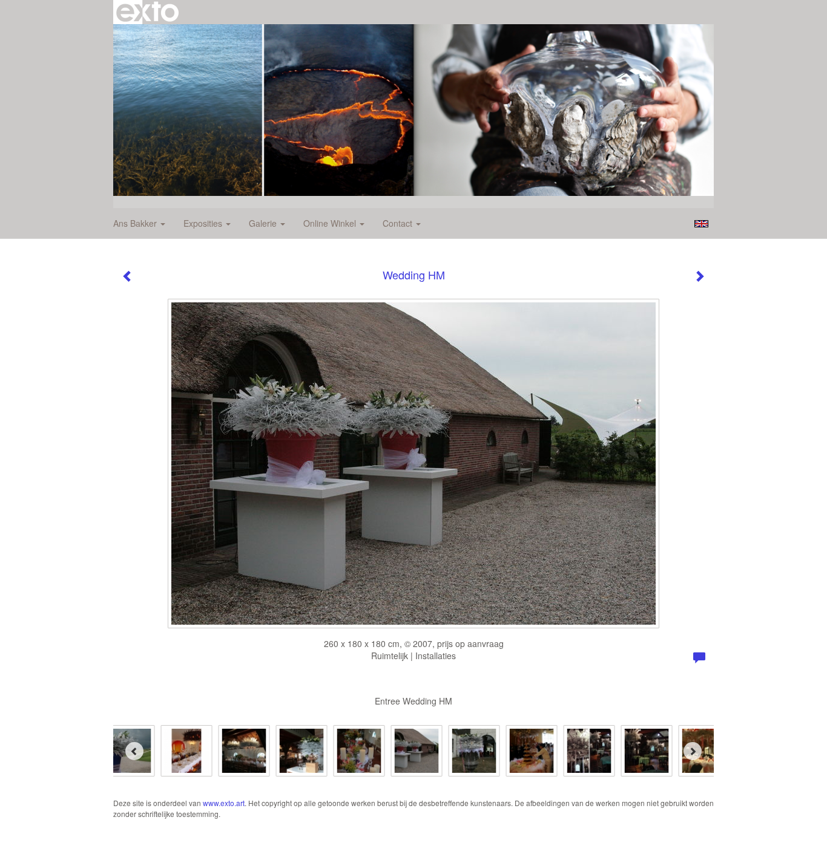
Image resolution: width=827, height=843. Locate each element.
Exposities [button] (204, 223)
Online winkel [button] (330, 223)
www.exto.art (224, 803)
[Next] (693, 751)
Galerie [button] (264, 223)
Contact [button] (399, 223)
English (701, 223)
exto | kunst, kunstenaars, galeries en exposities (147, 12)
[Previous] (134, 751)
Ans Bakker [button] (136, 223)
